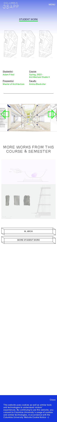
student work (28, 19)
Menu (52, 4)
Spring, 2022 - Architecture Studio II (39, 75)
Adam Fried (8, 74)
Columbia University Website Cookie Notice (24, 417)
